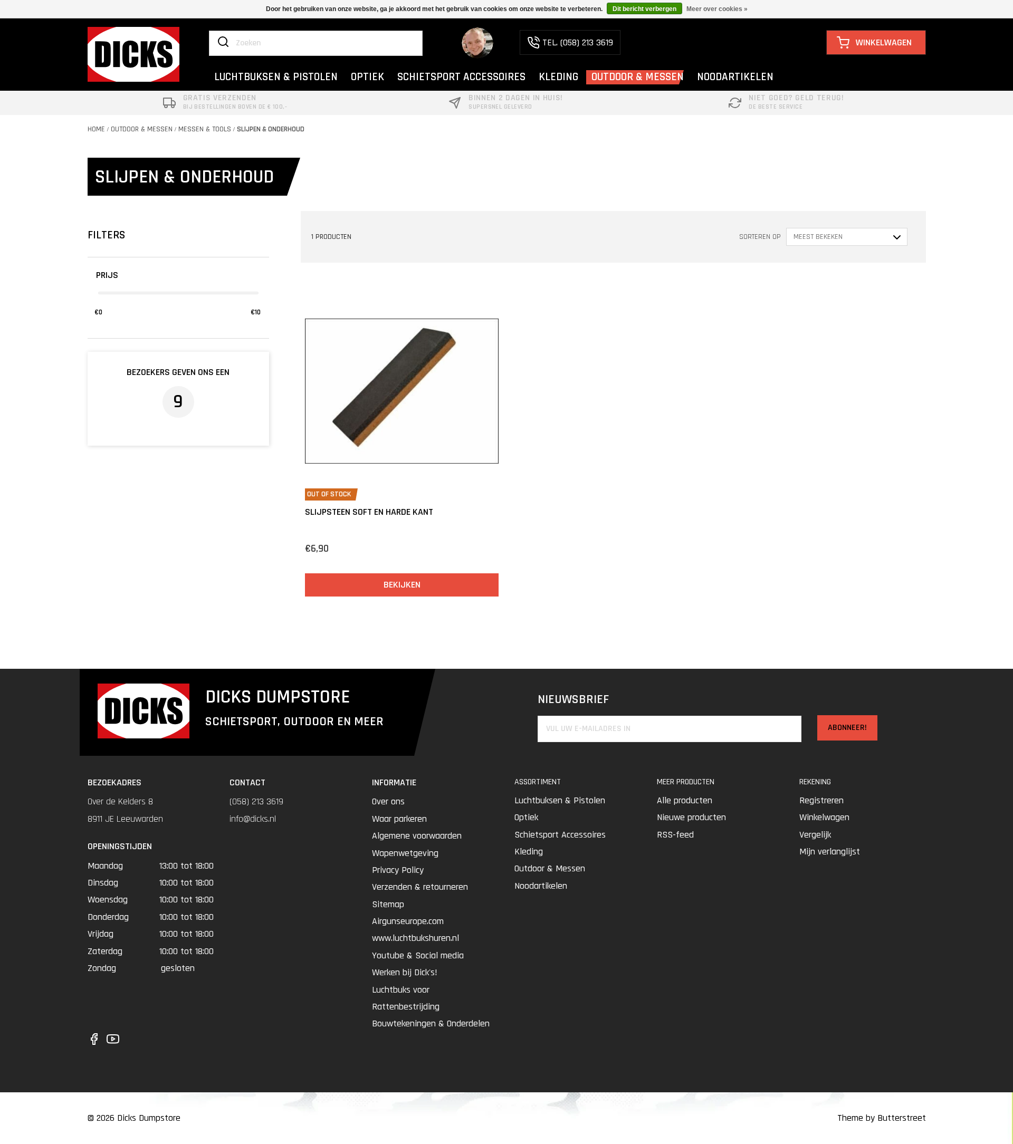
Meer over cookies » (717, 9)
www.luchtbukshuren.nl (415, 938)
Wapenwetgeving (405, 853)
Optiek (526, 817)
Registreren (821, 800)
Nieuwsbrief (573, 699)
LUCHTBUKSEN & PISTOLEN (276, 77)
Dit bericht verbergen (644, 9)
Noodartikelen (540, 886)
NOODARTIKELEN (735, 77)
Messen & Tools (204, 129)
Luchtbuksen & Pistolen (559, 800)
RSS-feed (675, 835)
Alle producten (684, 800)
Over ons (388, 801)
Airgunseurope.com (408, 921)
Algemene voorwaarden (417, 836)
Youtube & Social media (418, 955)
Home (96, 129)
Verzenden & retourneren (420, 887)
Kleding (528, 851)
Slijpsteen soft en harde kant (369, 512)
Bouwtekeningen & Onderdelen (431, 1023)
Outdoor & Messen (142, 129)
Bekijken (402, 585)
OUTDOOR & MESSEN (637, 77)
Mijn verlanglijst (829, 851)
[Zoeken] (223, 42)
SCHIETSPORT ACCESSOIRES (461, 77)
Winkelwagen (824, 817)
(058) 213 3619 (256, 801)
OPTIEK (367, 77)
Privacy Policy (398, 870)
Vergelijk (815, 835)
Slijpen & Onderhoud (270, 129)
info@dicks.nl (253, 819)
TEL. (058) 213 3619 (577, 42)
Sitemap (388, 904)
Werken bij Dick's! (404, 972)
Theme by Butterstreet (881, 1118)
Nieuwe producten (691, 817)
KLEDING (558, 77)
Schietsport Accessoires (560, 835)
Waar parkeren (399, 819)
